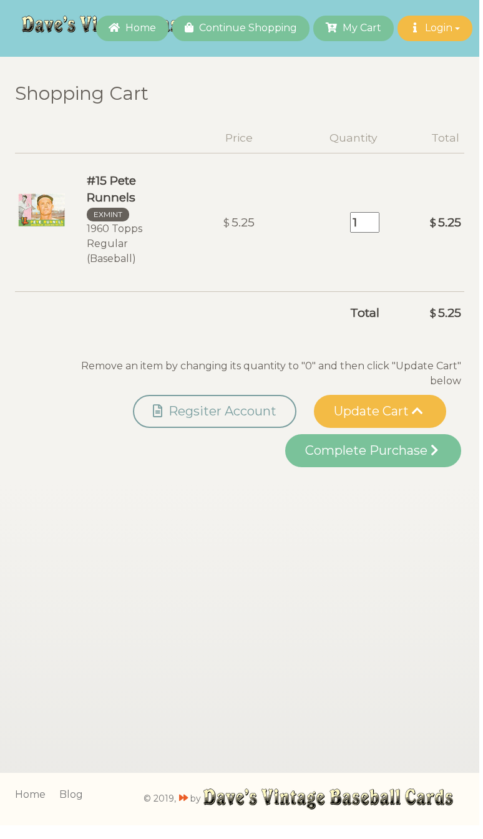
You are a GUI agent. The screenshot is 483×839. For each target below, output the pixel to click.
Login (438, 28)
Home (139, 28)
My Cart (360, 28)
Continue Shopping (247, 28)
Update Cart (373, 411)
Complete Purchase (368, 450)
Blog (71, 794)
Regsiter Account (220, 411)
